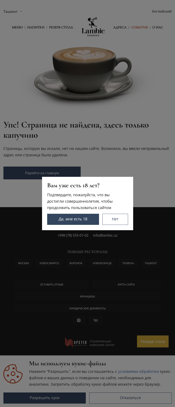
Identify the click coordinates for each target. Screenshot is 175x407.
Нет (115, 218)
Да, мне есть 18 (73, 218)
